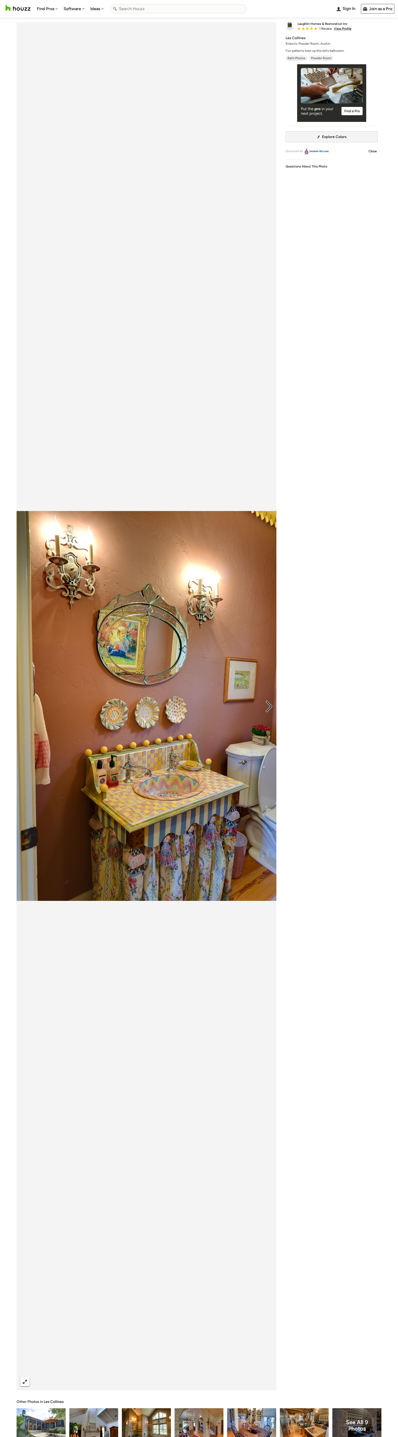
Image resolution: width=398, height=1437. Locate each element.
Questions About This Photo (306, 166)
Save (161, 1381)
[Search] (115, 8)
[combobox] (178, 8)
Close (373, 151)
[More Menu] (268, 1381)
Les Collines (54, 1401)
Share (138, 1381)
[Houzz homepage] (18, 8)
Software (72, 8)
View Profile (342, 29)
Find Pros (45, 8)
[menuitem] (47, 8)
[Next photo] (269, 705)
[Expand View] (24, 1381)
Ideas (95, 8)
